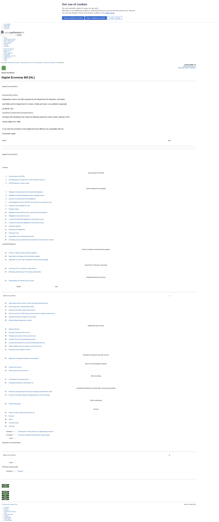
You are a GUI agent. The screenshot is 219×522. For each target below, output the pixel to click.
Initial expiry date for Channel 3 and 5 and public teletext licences (28, 303)
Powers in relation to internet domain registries (23, 253)
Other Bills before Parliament (187, 68)
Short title (12, 426)
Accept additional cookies (73, 18)
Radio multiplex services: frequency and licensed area (25, 346)
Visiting (6, 44)
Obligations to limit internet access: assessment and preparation (28, 212)
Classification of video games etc (19, 379)
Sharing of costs (14, 233)
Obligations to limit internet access (19, 216)
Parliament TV (7, 57)
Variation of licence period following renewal (22, 339)
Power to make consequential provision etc (22, 412)
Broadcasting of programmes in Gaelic (20, 320)
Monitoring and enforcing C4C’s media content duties (25, 272)
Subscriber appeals (15, 226)
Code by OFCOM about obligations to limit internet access (26, 219)
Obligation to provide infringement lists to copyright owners (26, 195)
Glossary (6, 508)
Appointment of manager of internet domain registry (24, 256)
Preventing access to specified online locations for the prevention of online (31, 240)
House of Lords (8, 50)
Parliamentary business (10, 39)
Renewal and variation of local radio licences (22, 336)
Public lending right (15, 404)
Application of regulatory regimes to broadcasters (23, 358)
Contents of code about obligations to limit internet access (26, 222)
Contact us (6, 28)
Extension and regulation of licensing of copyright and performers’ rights (30, 391)
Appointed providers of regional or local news (22, 317)
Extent (11, 419)
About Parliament (8, 42)
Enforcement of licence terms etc (18, 370)
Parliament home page (13, 62)
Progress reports (14, 209)
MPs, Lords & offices (9, 40)
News (5, 58)
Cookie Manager (8, 520)
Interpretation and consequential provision (21, 236)
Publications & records (9, 56)
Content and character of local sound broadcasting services (27, 342)
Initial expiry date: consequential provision (21, 306)
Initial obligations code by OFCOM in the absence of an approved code (30, 202)
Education (6, 46)
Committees (7, 54)
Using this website (8, 514)
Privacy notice (7, 517)
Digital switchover (14, 329)
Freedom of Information (10, 511)
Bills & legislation (8, 53)
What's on (6, 51)
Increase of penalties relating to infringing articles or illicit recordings (29, 395)
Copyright (6, 516)
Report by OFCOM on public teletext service (22, 310)
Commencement (14, 423)
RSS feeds (6, 27)
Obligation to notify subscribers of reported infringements (26, 192)
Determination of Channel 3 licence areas (21, 280)
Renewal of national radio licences (19, 332)
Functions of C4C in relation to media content (22, 268)
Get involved (7, 43)
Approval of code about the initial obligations (22, 199)
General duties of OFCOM (17, 176)
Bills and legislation (38, 62)
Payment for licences (15, 367)
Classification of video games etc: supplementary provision (35, 431)
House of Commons (9, 48)
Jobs (5, 513)
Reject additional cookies (95, 18)
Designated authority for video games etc (21, 383)
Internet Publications (189, 66)
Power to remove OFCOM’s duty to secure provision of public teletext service (32, 313)
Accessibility (7, 24)
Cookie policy (7, 518)
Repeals (11, 416)
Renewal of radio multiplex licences (19, 349)
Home (5, 37)
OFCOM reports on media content (19, 183)
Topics (5, 60)
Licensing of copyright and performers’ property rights (34, 435)
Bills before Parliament (49, 62)
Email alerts (7, 25)
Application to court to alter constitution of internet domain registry (28, 259)
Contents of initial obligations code (19, 205)
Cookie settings (115, 18)
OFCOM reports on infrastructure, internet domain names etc (27, 179)
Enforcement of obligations (17, 229)
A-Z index (6, 507)
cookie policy (109, 13)
